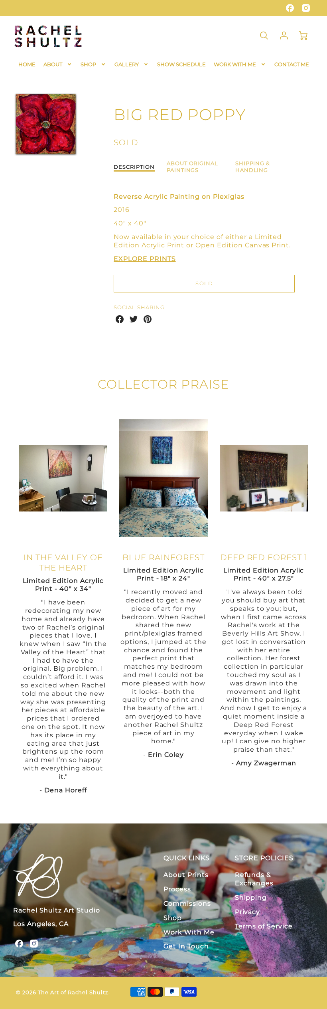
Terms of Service (264, 926)
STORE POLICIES (264, 858)
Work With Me (189, 932)
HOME (26, 64)
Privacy (247, 912)
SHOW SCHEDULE (181, 64)
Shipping (251, 897)
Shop (173, 918)
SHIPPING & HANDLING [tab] (252, 166)
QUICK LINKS (187, 858)
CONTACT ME (291, 64)
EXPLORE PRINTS (144, 259)
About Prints (186, 875)
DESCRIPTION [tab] (134, 167)
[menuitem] (26, 64)
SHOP (88, 64)
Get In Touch (186, 946)
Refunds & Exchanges (254, 879)
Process (177, 889)
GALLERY (126, 64)
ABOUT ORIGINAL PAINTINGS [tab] (192, 166)
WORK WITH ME (235, 64)
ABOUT (52, 64)
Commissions (187, 903)
